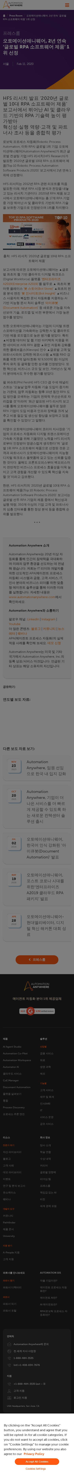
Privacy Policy (34, 1454)
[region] (37, 1444)
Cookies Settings (36, 1468)
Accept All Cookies (37, 1461)
